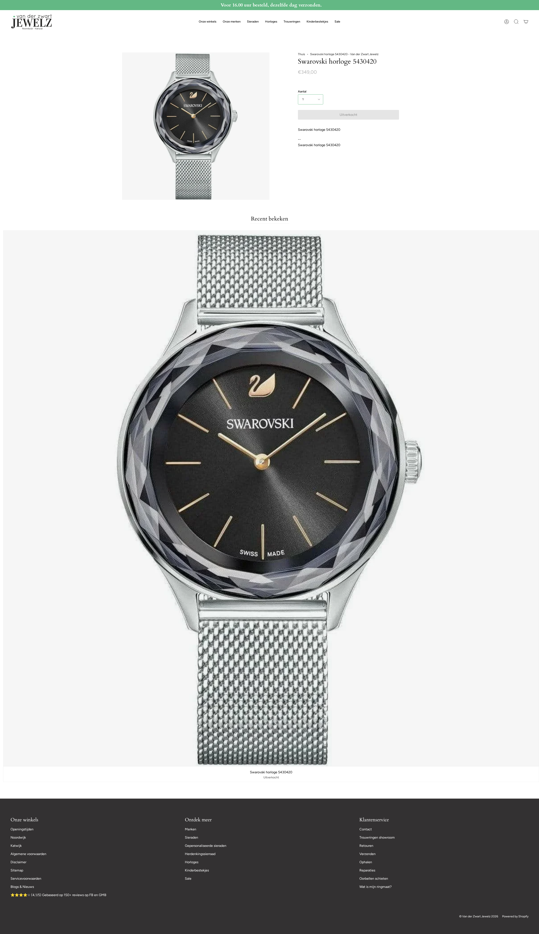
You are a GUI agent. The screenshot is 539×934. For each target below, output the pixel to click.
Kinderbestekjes (197, 870)
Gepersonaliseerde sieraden (205, 846)
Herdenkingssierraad (200, 854)
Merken (190, 829)
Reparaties (367, 870)
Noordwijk (18, 837)
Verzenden (367, 854)
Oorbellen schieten (373, 879)
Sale (188, 879)
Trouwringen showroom (377, 837)
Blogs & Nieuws (22, 887)
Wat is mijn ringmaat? (375, 887)
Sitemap (17, 870)
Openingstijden (22, 829)
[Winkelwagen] (526, 21)
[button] (208, 21)
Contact (365, 829)
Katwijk (16, 846)
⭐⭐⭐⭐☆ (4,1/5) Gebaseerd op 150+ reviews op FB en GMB (58, 895)
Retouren (366, 846)
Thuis (301, 54)
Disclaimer (18, 862)
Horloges (191, 862)
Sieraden (191, 837)
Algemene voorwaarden (28, 854)
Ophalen (365, 862)
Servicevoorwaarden (26, 879)
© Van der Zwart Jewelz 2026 (478, 916)
